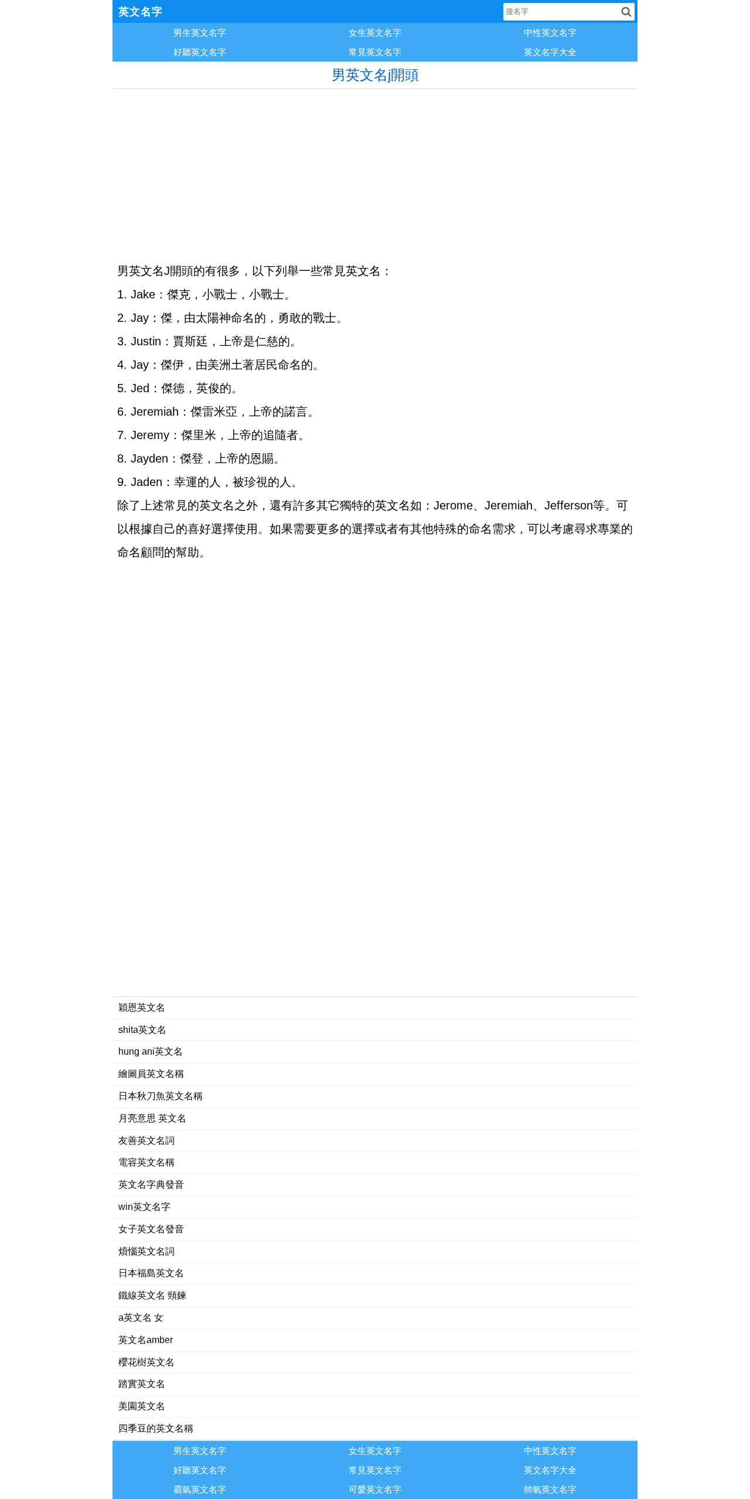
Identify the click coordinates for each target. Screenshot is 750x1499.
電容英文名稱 (146, 1162)
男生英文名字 (199, 33)
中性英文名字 (550, 33)
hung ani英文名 (150, 1051)
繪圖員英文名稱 (151, 1074)
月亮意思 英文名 (152, 1118)
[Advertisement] (375, 171)
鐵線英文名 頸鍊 (152, 1295)
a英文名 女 (140, 1318)
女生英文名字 (375, 33)
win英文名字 (144, 1207)
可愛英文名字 (375, 1489)
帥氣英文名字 (550, 1489)
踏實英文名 (141, 1384)
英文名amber (145, 1340)
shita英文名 (142, 1030)
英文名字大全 (550, 52)
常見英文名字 (375, 52)
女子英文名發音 (151, 1229)
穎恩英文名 (141, 1007)
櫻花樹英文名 (146, 1362)
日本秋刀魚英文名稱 (160, 1096)
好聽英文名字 (199, 52)
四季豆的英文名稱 (155, 1428)
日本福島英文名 (151, 1273)
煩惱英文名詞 (146, 1251)
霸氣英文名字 (199, 1489)
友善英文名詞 (146, 1141)
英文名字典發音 (151, 1184)
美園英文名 (141, 1406)
